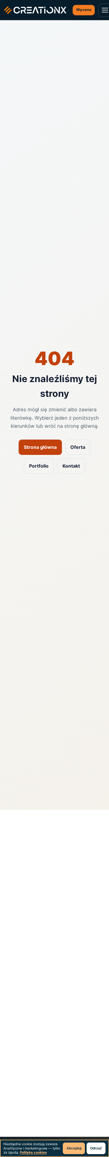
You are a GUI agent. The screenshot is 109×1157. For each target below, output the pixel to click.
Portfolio (39, 466)
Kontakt (71, 466)
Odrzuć (96, 1148)
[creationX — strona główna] (35, 10)
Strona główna (40, 447)
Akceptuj (74, 1148)
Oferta (77, 447)
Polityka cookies (33, 1152)
